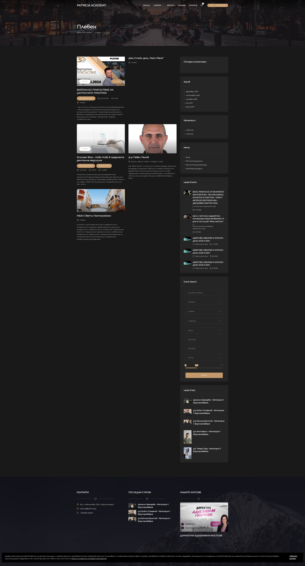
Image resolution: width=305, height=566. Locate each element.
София (160, 161)
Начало (146, 5)
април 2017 (190, 107)
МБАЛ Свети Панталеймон (94, 215)
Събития (157, 5)
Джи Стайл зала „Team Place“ (146, 58)
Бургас (134, 161)
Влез (211, 5)
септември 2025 (193, 95)
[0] (202, 5)
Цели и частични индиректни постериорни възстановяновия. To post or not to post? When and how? (208, 219)
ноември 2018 (191, 99)
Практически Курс (209, 206)
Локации (181, 5)
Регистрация (221, 5)
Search (204, 375)
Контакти (193, 5)
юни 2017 (189, 103)
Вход (188, 157)
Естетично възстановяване (203, 226)
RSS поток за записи (194, 161)
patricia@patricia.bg (88, 509)
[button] (204, 302)
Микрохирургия (86, 166)
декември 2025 (192, 91)
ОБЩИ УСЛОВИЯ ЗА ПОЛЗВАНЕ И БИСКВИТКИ (89, 559)
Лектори (170, 5)
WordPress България (194, 169)
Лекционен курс (86, 98)
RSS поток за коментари (196, 165)
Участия (189, 134)
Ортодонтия (104, 166)
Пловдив (153, 161)
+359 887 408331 (86, 513)
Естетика (198, 206)
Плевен (82, 102)
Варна (140, 161)
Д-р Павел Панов (138, 157)
